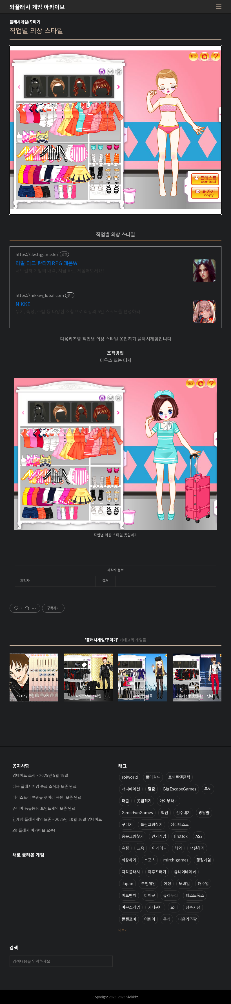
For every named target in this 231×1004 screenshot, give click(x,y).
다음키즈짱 (187, 919)
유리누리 (170, 895)
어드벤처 (129, 895)
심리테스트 (179, 824)
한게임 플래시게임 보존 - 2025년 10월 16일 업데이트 (57, 819)
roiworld (130, 777)
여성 (167, 883)
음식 (166, 919)
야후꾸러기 (157, 871)
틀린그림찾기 (152, 824)
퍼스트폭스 (195, 895)
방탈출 (204, 812)
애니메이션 (131, 789)
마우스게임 (131, 907)
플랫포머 (129, 919)
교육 (140, 848)
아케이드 (159, 848)
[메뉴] (219, 7)
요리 (174, 907)
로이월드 (153, 777)
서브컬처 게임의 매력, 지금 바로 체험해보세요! (59, 270)
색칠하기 (197, 848)
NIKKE (22, 303)
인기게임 (159, 836)
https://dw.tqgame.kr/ (37, 254)
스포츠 (149, 860)
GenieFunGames (137, 812)
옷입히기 (144, 800)
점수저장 (193, 907)
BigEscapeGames (179, 789)
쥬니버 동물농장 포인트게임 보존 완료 (43, 808)
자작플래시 (131, 871)
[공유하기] (26, 608)
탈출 (151, 789)
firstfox (181, 836)
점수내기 (183, 812)
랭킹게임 (203, 860)
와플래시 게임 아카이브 (37, 7)
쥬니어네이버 (185, 871)
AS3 (199, 836)
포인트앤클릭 (179, 777)
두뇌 (208, 789)
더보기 (123, 929)
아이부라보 (168, 800)
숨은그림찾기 (133, 836)
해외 (178, 848)
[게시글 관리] (33, 608)
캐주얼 (203, 883)
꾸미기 (127, 824)
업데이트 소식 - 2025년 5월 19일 (40, 775)
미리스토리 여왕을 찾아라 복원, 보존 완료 (46, 797)
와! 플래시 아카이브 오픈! (33, 830)
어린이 (149, 919)
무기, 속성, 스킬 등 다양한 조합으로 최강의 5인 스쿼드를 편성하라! (78, 311)
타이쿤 (149, 895)
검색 (107, 961)
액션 (164, 812)
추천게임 (148, 883)
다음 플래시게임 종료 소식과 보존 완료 (44, 786)
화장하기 (129, 860)
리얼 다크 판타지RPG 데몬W (46, 262)
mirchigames (175, 860)
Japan (127, 883)
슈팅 (125, 848)
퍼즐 (125, 800)
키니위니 (155, 907)
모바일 (184, 883)
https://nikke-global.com (39, 295)
